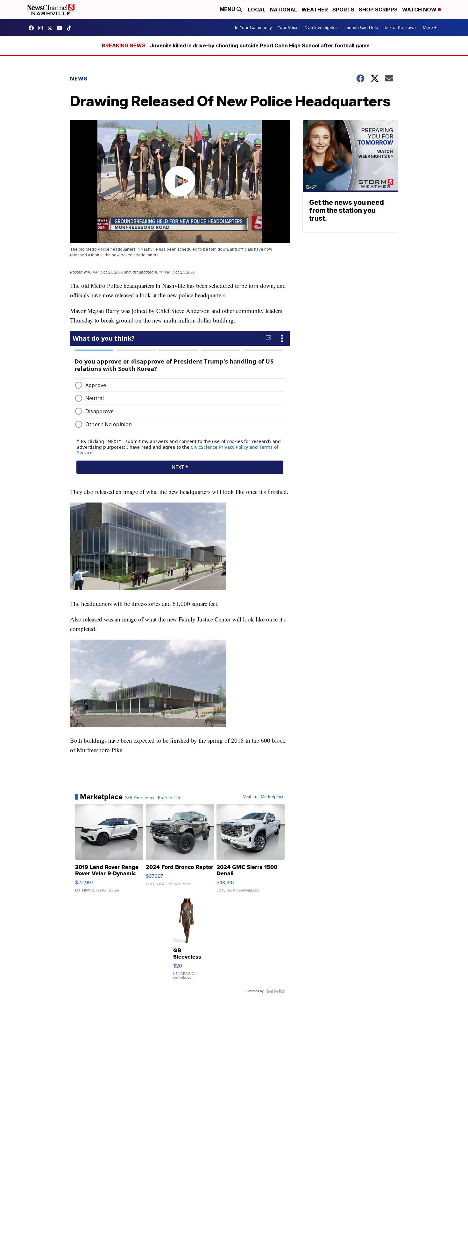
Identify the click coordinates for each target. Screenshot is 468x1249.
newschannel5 (33, 28)
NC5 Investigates (321, 27)
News (79, 78)
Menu (228, 9)
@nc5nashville (70, 28)
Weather (314, 9)
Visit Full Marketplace (264, 797)
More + (429, 27)
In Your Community (253, 27)
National (283, 9)
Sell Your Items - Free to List (152, 798)
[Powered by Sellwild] (275, 991)
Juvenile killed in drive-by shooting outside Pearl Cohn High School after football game (260, 45)
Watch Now (420, 9)
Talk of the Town (400, 27)
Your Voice (288, 27)
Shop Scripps (378, 9)
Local (257, 9)
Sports (343, 9)
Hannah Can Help (361, 27)
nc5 (51, 28)
